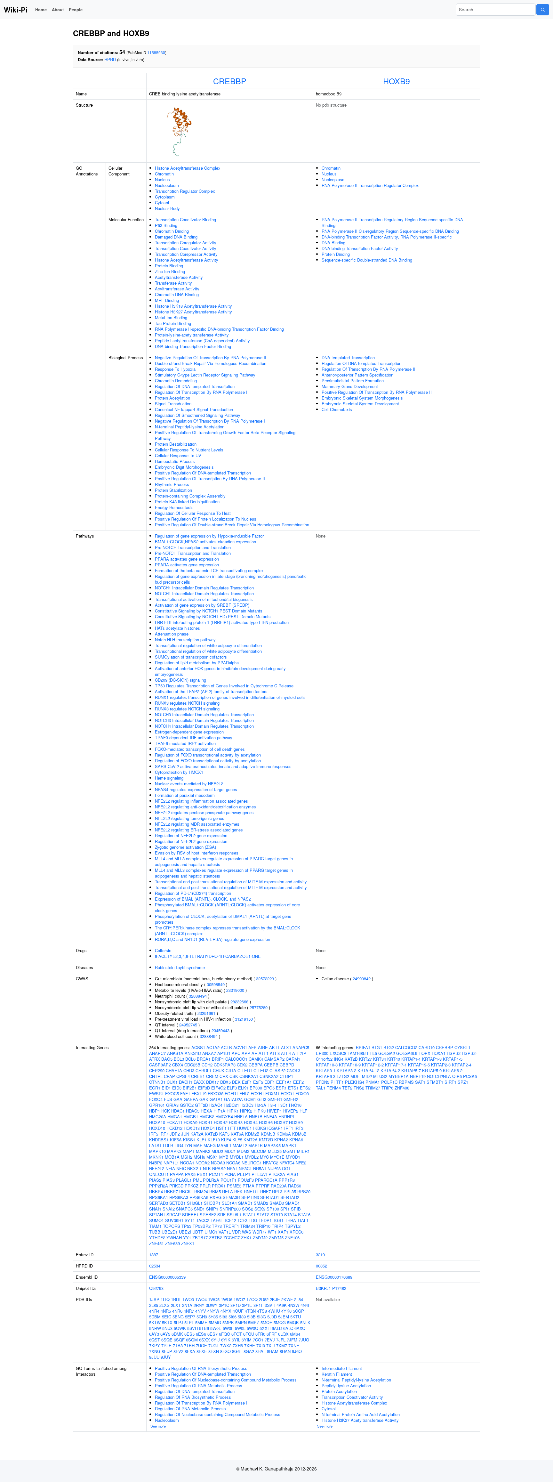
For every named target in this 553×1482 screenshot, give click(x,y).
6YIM (247, 1340)
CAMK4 (256, 1059)
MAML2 (240, 1145)
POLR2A (211, 1180)
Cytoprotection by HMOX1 (179, 772)
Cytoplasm (165, 197)
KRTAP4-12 (368, 1070)
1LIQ (165, 1299)
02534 (154, 1266)
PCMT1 (216, 1174)
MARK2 (203, 1151)
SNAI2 (169, 1209)
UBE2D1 (170, 1232)
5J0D (272, 1317)
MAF (197, 1145)
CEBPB (271, 1065)
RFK (238, 1191)
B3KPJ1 (323, 1288)
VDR (236, 1232)
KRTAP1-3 (432, 1059)
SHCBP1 (212, 1203)
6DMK (177, 1334)
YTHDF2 (157, 1238)
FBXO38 (215, 1093)
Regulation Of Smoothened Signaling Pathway (197, 415)
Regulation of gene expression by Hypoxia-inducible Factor (209, 536)
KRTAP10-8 (327, 1065)
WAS (246, 1232)
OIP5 (457, 1076)
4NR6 (177, 1311)
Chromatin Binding (172, 231)
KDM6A (283, 1134)
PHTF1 (337, 1082)
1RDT (176, 1299)
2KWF (287, 1299)
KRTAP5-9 (432, 1070)
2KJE (275, 1299)
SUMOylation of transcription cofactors (191, 657)
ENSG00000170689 (334, 1277)
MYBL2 (252, 1157)
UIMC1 (210, 1232)
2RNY (199, 1305)
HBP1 (154, 1111)
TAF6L (217, 1220)
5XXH (265, 1328)
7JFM (292, 1340)
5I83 (223, 1317)
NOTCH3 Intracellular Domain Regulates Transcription (204, 714)
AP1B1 (223, 1053)
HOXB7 (281, 1122)
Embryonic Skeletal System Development (360, 404)
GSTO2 (187, 1105)
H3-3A (260, 1105)
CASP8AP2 (160, 1065)
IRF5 (153, 1134)
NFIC (181, 1168)
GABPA (191, 1099)
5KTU (295, 1317)
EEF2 (298, 1082)
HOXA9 (190, 1122)
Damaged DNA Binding (176, 237)
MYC (264, 1157)
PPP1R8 (287, 1180)
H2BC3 (246, 1105)
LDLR (168, 1145)
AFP (252, 1047)
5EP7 (190, 1317)
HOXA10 (157, 1122)
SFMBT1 (435, 1082)
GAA (177, 1099)
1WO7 (239, 1299)
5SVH (192, 1328)
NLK (207, 1168)
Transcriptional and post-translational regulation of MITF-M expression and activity (231, 882)
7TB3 (178, 1345)
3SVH (270, 1305)
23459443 (220, 1030)
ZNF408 (402, 1088)
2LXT (176, 1305)
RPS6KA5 (198, 1197)
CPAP (169, 1076)
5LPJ (178, 1322)
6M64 (295, 1334)
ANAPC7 (157, 1053)
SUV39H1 (174, 1220)
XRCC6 (296, 1232)
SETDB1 (177, 1203)
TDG (253, 1220)
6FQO (224, 1334)
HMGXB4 (224, 1117)
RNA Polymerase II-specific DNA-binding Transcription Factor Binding (219, 329)
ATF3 (275, 1053)
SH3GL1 (195, 1203)
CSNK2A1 (248, 1076)
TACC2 (202, 1220)
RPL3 (277, 1191)
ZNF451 (156, 1243)
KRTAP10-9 (350, 1065)
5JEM (283, 1317)
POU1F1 (228, 1180)
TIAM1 (155, 1226)
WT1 (272, 1232)
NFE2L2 (156, 1168)
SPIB (296, 1209)
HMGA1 (174, 1117)
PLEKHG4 (354, 1082)
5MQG (280, 1322)
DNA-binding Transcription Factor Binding (193, 346)
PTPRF (262, 1186)
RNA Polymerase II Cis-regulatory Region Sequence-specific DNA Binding (390, 231)
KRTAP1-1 (411, 1059)
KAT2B (211, 1134)
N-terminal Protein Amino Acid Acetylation (361, 1414)
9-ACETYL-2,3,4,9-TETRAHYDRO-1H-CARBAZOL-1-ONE (208, 956)
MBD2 (217, 1151)
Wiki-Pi (16, 9)
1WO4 (201, 1299)
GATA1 (216, 1099)
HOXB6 (266, 1122)
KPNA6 (296, 1140)
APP (246, 1053)
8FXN (213, 1351)
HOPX (424, 1053)
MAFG (210, 1145)
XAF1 (283, 1232)
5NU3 (167, 1328)
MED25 (275, 1151)
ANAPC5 (301, 1047)
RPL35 (290, 1191)
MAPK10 (157, 1151)
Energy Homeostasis (174, 507)
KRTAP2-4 (461, 1065)
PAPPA (177, 1174)
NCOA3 (218, 1163)
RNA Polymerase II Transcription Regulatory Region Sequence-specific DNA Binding (392, 222)
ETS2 (305, 1088)
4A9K (281, 1305)
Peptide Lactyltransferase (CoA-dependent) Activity (202, 340)
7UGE (201, 1345)
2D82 (263, 1299)
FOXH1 (257, 1093)
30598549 (216, 984)
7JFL (280, 1340)
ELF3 (232, 1088)
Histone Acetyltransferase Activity (186, 260)
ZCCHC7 (231, 1238)
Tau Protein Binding (173, 323)
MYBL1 (237, 1157)
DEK (236, 1082)
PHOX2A (276, 1174)
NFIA (170, 1168)
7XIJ (270, 1345)
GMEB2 (291, 1099)
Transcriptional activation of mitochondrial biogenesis (204, 599)
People (76, 9)
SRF (221, 1214)
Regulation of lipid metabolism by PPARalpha (197, 663)
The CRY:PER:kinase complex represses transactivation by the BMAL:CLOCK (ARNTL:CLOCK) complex (227, 930)
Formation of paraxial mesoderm (185, 795)
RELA (227, 1191)
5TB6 (204, 1328)
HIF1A (219, 1111)
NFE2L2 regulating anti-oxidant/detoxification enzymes (205, 807)
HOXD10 (157, 1128)
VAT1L (225, 1232)
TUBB (154, 1232)
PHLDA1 (259, 1174)
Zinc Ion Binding (170, 271)
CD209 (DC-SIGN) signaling (180, 680)
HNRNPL (286, 1117)
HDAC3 (192, 1111)
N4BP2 (155, 1163)
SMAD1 (245, 1203)
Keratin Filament (337, 1374)
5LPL (189, 1322)
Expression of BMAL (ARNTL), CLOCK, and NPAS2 (203, 899)
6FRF (272, 1334)
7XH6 (238, 1345)
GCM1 (250, 1099)
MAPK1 (289, 1145)
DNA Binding (333, 242)
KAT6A (237, 1134)
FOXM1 (272, 1093)
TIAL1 (303, 1220)
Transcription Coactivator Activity (185, 248)
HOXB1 (205, 1122)
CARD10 (427, 1047)
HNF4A (270, 1117)
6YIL (236, 1340)
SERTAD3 (158, 1203)
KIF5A (176, 1140)
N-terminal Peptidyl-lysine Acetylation (189, 427)
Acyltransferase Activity (177, 289)
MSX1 (212, 1157)
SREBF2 (208, 1214)
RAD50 (294, 1186)
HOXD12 (174, 1128)
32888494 (198, 996)
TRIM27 (372, 1088)
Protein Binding (169, 266)
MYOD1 (293, 1157)
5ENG (178, 1317)
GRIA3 (172, 1105)
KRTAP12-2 (373, 1065)
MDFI (355, 1076)
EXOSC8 (338, 1053)
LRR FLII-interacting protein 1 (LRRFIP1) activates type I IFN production (222, 622)
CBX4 (177, 1065)
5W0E (215, 1328)
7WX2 (225, 1345)
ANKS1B (193, 1053)
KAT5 (224, 1134)
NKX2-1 (194, 1168)
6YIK (225, 1340)
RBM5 (215, 1191)
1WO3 (188, 1299)
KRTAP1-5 (452, 1059)
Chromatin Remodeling (176, 380)
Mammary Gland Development (350, 386)
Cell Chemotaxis (337, 409)
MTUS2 (380, 1076)
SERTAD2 (289, 1197)
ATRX (154, 1059)
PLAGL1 (184, 1180)
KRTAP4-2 (390, 1070)
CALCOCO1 (236, 1059)
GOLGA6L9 (406, 1053)
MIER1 (303, 1151)
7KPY (154, 1345)
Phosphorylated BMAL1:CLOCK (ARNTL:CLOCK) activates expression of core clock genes (227, 907)
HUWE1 (244, 1128)
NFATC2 (270, 1163)
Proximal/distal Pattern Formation (353, 380)
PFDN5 (322, 1082)
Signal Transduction (173, 404)
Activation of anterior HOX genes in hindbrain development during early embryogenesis (220, 671)
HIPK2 (246, 1111)
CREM (212, 1076)
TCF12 (230, 1220)
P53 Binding (166, 225)
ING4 (338, 1059)
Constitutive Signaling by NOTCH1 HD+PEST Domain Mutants (213, 616)
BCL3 (179, 1059)
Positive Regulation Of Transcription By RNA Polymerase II (210, 478)
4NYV (200, 1311)
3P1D (235, 1305)
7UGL (213, 1345)
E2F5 (258, 1082)
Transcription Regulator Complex (185, 191)
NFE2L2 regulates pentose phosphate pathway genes (204, 812)
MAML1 (224, 1145)
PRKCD (176, 1186)
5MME (201, 1322)
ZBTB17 (200, 1238)
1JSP (154, 1299)
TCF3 (242, 1220)
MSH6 (199, 1157)
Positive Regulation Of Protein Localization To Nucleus (205, 519)
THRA (290, 1220)
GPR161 (157, 1105)
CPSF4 (183, 1076)
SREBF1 (190, 1214)
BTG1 (377, 1047)
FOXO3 (302, 1093)
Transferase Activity (173, 283)
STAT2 (263, 1214)
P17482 (339, 1288)
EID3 (176, 1088)
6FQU (248, 1334)
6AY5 (165, 1334)
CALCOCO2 (406, 1047)
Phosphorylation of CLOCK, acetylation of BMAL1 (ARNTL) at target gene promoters (223, 919)
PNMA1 (372, 1082)
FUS (168, 1099)
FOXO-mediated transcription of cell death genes (200, 749)
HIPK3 (259, 1111)
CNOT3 (293, 1070)
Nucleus (162, 179)
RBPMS (406, 1082)
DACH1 (185, 1082)
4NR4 (154, 1311)
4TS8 (262, 1311)
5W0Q (252, 1328)
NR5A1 (259, 1168)
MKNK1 (156, 1157)
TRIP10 (263, 1226)
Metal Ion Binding (171, 317)
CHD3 (188, 1070)
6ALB (277, 1328)
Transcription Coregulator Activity (185, 242)
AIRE (263, 1047)
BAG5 (166, 1059)
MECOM (259, 1151)
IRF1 (288, 1128)
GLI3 (261, 1099)
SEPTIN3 (250, 1197)
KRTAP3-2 (346, 1070)
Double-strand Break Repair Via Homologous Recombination (210, 363)
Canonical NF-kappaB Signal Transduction (194, 409)
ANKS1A (175, 1053)
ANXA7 (209, 1053)
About (58, 9)
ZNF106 (292, 1238)
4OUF (238, 1311)
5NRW (155, 1328)
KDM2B (252, 1134)
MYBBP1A (399, 1076)
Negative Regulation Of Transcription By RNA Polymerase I (210, 421)
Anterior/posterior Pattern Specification (357, 375)
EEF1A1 (284, 1082)
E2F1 (247, 1082)
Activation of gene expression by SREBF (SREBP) (202, 605)
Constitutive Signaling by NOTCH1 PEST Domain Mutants (208, 611)
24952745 (188, 1025)
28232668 (239, 1002)
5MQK (293, 1322)
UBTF (197, 1232)
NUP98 (274, 1168)
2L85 (153, 1305)
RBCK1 (186, 1191)
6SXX (204, 1340)
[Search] (542, 9)
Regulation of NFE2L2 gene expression (191, 835)
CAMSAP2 (274, 1059)
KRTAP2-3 (441, 1065)
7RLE (166, 1345)
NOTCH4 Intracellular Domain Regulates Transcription (204, 726)
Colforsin (163, 950)
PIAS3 (169, 1180)
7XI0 (260, 1345)
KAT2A (197, 1134)
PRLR (205, 1186)
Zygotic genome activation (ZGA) (185, 847)
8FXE (201, 1351)
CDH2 (207, 1065)
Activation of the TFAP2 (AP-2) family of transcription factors (211, 691)
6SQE (166, 1340)
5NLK (305, 1322)
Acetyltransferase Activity (179, 277)
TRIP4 (278, 1226)
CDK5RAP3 (225, 1065)
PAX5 (190, 1174)
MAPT (189, 1151)
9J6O (297, 1351)
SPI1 (285, 1209)
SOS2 (247, 1209)
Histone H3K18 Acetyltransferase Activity (193, 306)
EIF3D (204, 1088)
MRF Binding (167, 300)
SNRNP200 (230, 1209)
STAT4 (290, 1214)
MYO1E (277, 1157)
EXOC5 (172, 1093)
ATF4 (286, 1053)
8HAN (285, 1351)
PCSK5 (470, 1076)
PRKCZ (191, 1186)
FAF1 (185, 1093)
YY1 (187, 1238)
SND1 (199, 1209)
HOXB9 (396, 80)
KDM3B (268, 1134)
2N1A (187, 1305)
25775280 (259, 1007)
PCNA (230, 1174)
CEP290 (156, 1070)
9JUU (154, 1357)
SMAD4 (292, 1203)
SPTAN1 (157, 1214)
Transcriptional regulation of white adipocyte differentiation (208, 645)
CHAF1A (174, 1070)
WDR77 (259, 1232)
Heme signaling (169, 778)
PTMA (248, 1186)
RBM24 (201, 1191)
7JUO (304, 1340)
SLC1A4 (229, 1203)
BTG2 (388, 1047)
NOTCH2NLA (439, 1076)
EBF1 (269, 1082)
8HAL (260, 1351)
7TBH (189, 1345)
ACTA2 (213, 1047)
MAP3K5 (272, 1145)
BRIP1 (218, 1059)
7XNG (154, 1351)
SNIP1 (212, 1209)
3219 (320, 1254)
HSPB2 (454, 1053)
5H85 (213, 1317)
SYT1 (190, 1220)
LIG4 (178, 1145)
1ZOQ (252, 1299)
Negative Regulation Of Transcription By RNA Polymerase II (210, 357)
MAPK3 (174, 1151)
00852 (321, 1266)
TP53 (186, 1226)
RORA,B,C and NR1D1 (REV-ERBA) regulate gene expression (212, 939)
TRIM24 (247, 1226)
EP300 (256, 1088)
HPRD (110, 59)
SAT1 (420, 1082)
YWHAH (174, 1238)
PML (197, 1180)
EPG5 (269, 1088)
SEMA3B (231, 1197)
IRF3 (298, 1128)
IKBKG (259, 1128)
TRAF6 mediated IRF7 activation (185, 743)
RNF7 (265, 1191)
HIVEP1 (274, 1111)
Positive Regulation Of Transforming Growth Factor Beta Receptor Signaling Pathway (225, 435)
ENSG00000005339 (167, 1277)
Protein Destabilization (175, 444)
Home (41, 9)
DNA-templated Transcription (348, 357)
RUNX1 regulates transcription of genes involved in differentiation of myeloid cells (230, 697)
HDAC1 (178, 1111)
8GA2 (249, 1351)
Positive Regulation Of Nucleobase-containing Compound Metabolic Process (226, 1380)
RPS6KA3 (178, 1197)
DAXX (199, 1082)
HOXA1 (438, 1053)
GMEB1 (275, 1099)
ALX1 (286, 1047)
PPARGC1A (266, 1180)
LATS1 (155, 1145)
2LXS (164, 1305)
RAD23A (279, 1186)
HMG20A (157, 1117)
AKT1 (274, 1047)
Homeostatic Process (175, 461)
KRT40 (393, 1059)
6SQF (179, 1340)
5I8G (261, 1317)
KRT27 (365, 1059)
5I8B (251, 1317)
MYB (223, 1157)
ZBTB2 (215, 1238)
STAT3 (276, 1214)
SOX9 (259, 1209)
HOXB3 (236, 1122)
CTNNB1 (157, 1082)
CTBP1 (286, 1076)
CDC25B (192, 1065)
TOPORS (171, 1226)
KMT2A (251, 1140)
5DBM (155, 1317)
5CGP (298, 1311)
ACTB (226, 1047)
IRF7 (163, 1134)
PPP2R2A (158, 1186)
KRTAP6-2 (452, 1070)
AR (254, 1053)
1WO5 (214, 1299)
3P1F (258, 1305)
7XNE (293, 1345)
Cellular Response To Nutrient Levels (189, 450)
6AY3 (154, 1334)
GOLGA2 (386, 1053)
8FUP (167, 1351)
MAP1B (255, 1145)
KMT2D (266, 1140)
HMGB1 (190, 1117)
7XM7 (281, 1345)
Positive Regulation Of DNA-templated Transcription (203, 473)
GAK (203, 1099)
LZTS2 (343, 1076)
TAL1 (320, 1088)
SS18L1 (234, 1214)
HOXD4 (208, 1128)
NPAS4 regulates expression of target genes (196, 789)
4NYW (213, 1311)
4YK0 (286, 1311)
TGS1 (278, 1220)
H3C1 (282, 1105)
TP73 (217, 1226)
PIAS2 (155, 1180)
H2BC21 (231, 1105)
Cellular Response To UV (178, 455)
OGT (286, 1168)
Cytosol (162, 202)
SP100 (273, 1209)
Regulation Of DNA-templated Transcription (195, 386)
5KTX (167, 1322)
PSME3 (234, 1186)
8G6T (237, 1351)
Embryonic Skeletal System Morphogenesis (362, 398)
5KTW (155, 1322)
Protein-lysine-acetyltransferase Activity (192, 335)
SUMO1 (156, 1220)
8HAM (272, 1351)
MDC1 (230, 1151)
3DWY (212, 1305)
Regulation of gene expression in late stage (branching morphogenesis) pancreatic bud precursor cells (231, 579)
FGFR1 (231, 1093)
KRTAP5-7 (411, 1070)
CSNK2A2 (269, 1076)
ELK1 (243, 1088)
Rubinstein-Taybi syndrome (180, 967)
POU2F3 (246, 1180)
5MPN (241, 1322)
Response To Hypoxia (175, 369)
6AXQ (299, 1328)
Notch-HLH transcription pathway (185, 639)
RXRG (215, 1197)
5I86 (232, 1317)
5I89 (242, 1317)
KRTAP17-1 (396, 1065)
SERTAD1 (269, 1197)
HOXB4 (251, 1122)
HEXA (206, 1111)
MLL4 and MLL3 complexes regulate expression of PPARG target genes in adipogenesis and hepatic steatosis (224, 861)
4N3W (293, 1305)
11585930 (156, 52)
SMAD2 (261, 1203)
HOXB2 (221, 1122)
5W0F (228, 1328)
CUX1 (172, 1082)
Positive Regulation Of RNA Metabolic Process (198, 1385)
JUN (185, 1134)
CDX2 (242, 1065)
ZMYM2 (260, 1238)
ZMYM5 (276, 1238)
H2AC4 (215, 1105)
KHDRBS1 (159, 1140)
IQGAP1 (275, 1128)
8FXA (190, 1351)
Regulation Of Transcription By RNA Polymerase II (202, 392)
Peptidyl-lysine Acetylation (346, 1385)
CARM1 (293, 1059)
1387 (153, 1254)
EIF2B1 (190, 1088)
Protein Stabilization (173, 490)
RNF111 (251, 1191)
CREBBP (229, 80)
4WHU (274, 1311)
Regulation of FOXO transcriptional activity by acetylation (208, 755)
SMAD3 (276, 1203)
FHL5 (372, 1053)
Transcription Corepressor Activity (186, 254)
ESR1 (281, 1088)
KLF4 (226, 1140)
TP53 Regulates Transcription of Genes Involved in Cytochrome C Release (224, 686)
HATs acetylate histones (177, 628)
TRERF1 (231, 1226)
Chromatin (164, 174)
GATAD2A (233, 1099)
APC (236, 1053)
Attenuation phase (171, 634)
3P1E (247, 1305)
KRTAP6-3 (325, 1076)
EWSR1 (156, 1093)
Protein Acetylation (172, 398)
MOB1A (172, 1157)
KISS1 (189, 1140)
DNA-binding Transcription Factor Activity (360, 248)
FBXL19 (198, 1093)
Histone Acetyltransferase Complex (187, 168)
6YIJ (215, 1340)
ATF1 (263, 1053)
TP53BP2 (202, 1226)
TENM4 (334, 1088)
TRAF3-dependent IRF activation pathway (193, 737)
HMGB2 (206, 1117)
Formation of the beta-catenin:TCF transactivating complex (209, 570)
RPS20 (303, 1191)
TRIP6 (387, 1088)
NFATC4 (286, 1163)
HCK (165, 1111)
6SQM (192, 1340)
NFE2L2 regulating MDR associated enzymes (197, 824)
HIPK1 (233, 1111)
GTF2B (201, 1105)
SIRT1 (450, 1082)
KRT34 (379, 1059)
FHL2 (244, 1093)
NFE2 (301, 1163)
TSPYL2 (293, 1226)
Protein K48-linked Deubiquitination (187, 501)
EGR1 (154, 1088)
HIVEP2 (290, 1111)
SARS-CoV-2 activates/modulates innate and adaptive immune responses (223, 766)
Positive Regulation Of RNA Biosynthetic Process (201, 1368)
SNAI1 (155, 1209)
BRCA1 (204, 1059)
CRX (224, 1076)
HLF (303, 1111)
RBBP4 (156, 1191)
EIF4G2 (218, 1088)
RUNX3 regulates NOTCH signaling (187, 703)
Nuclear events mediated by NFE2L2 (189, 784)
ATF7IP (299, 1053)
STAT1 (249, 1214)
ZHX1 (246, 1238)
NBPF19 (418, 1076)
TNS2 (359, 1088)
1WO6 (226, 1299)
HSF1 (221, 1128)
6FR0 (260, 1334)
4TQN (250, 1311)
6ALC (288, 1328)
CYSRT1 (462, 1047)
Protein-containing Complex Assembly (190, 496)
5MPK (228, 1322)
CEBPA (256, 1065)
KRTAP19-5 (419, 1065)
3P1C (224, 1305)
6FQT (236, 1334)
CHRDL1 (204, 1070)
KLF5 (237, 1140)
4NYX (225, 1311)
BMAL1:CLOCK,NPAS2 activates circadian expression (205, 542)
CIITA (231, 1070)
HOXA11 (174, 1122)
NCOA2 (203, 1163)
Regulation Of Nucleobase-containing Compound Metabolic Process (217, 1414)
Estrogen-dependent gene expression (189, 732)
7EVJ (270, 1340)
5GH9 (201, 1317)
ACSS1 (198, 1047)
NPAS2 (219, 1168)
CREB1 (198, 1076)
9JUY (166, 1357)
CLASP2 (277, 1070)
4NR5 (166, 1311)
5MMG (215, 1322)
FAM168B (357, 1053)
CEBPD (287, 1065)
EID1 (166, 1088)
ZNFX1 (187, 1243)
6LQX (283, 1334)
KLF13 (214, 1140)
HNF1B (255, 1117)
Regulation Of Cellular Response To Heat (193, 513)
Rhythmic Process (172, 484)
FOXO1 (287, 1093)
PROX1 (219, 1186)
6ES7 (212, 1334)
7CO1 (258, 1340)
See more (158, 1426)
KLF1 (201, 1140)
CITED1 (244, 1070)
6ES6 (201, 1334)
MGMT (289, 1151)
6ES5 (189, 1334)
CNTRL (156, 1076)
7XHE (249, 1345)
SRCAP (173, 1214)
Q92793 (156, 1288)
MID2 (367, 1076)
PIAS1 (292, 1174)
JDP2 (175, 1134)
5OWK (180, 1328)
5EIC (166, 1317)
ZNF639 (172, 1243)
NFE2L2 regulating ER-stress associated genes (199, 830)
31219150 (244, 1019)
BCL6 (190, 1059)
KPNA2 (281, 1140)
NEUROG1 (252, 1163)
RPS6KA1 (158, 1197)
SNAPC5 (184, 1209)
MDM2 (243, 1151)
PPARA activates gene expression (187, 559)
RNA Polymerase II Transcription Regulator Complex (370, 185)
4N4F (305, 1305)
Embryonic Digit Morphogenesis (184, 467)
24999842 (362, 979)
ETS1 (293, 1088)
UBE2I (185, 1232)
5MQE (266, 1322)
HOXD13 (192, 1128)
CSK (233, 1076)
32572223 (265, 979)
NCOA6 (233, 1163)
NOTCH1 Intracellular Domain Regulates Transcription (204, 588)
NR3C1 (245, 1168)
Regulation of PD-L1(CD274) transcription (193, 893)
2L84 (298, 1299)
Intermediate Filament (342, 1368)
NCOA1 (187, 1163)
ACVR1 (240, 1047)
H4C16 (295, 1105)
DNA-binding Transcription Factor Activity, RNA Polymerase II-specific (387, 237)
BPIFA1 (363, 1047)
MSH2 (186, 1157)
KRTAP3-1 (325, 1070)
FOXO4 (156, 1099)
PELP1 (243, 1174)
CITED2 (260, 1070)
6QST (154, 1340)
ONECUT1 (159, 1174)
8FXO (225, 1351)
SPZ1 (463, 1082)
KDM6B (299, 1134)
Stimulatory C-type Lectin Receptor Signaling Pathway (205, 375)
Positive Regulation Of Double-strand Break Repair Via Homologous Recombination (232, 525)
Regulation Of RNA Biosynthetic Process (193, 1397)
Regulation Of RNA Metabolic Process (190, 1408)
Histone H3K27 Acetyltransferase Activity (193, 312)
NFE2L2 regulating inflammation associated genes (201, 801)
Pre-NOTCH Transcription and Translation (193, 547)
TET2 (347, 1088)
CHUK (218, 1070)
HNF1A (241, 1117)
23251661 (206, 1013)
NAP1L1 (171, 1163)
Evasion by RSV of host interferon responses (196, 853)
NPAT (232, 1168)
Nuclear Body (167, 208)
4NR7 (189, 1311)
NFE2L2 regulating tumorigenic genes (189, 818)
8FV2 (178, 1351)
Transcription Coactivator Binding (185, 219)
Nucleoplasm (167, 185)
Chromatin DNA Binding (177, 294)
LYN (188, 1145)
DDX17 (212, 1082)
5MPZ (253, 1322)
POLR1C (389, 1082)
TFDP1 (265, 1220)
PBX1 (202, 1174)
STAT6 (304, 1214)
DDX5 (225, 1082)
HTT (232, 1128)
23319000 (235, 990)
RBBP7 (171, 1191)
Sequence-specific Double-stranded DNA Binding (367, 260)
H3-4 (272, 1105)
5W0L (240, 1328)
